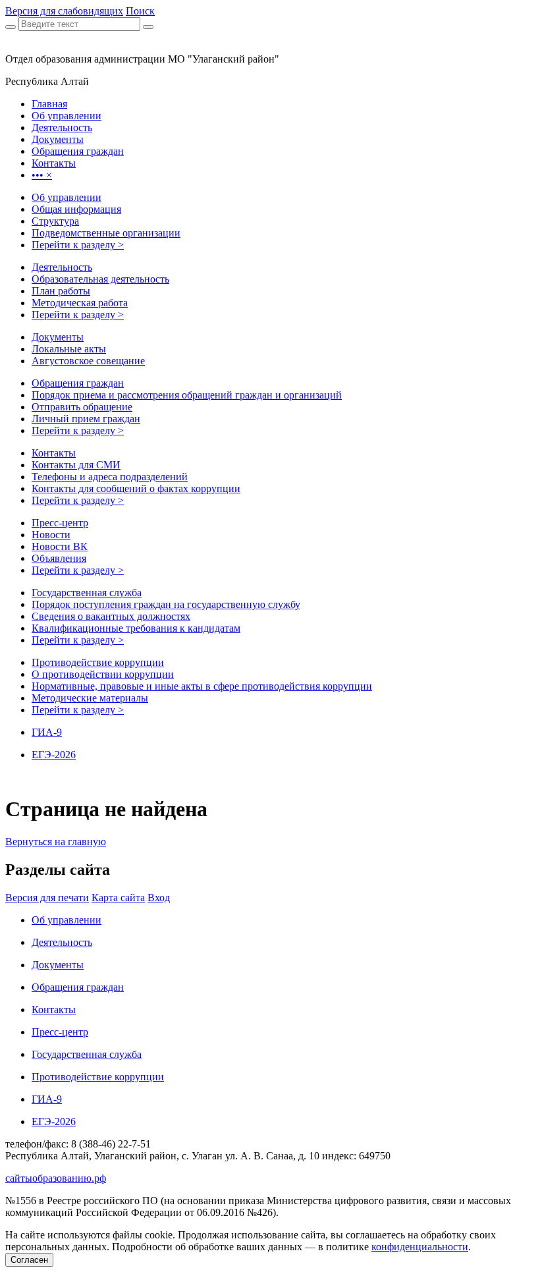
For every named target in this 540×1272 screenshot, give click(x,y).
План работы (61, 290)
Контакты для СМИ (76, 464)
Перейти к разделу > (78, 244)
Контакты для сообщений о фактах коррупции (136, 488)
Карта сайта (118, 897)
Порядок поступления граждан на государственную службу (166, 604)
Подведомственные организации (106, 232)
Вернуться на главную (55, 841)
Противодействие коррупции (98, 662)
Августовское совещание (88, 360)
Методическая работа (80, 302)
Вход (159, 897)
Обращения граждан (78, 383)
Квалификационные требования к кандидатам (136, 628)
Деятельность (62, 267)
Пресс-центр (60, 522)
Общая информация (76, 209)
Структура (55, 221)
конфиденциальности (419, 1246)
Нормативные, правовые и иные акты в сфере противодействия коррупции (202, 686)
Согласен (29, 1260)
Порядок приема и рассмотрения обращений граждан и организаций (187, 395)
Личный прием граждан (86, 418)
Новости (51, 534)
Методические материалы (90, 698)
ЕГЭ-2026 (54, 754)
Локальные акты (69, 348)
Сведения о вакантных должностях (111, 616)
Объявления (59, 558)
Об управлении (66, 197)
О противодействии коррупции (103, 674)
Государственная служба (87, 592)
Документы (58, 337)
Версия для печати (47, 897)
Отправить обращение (82, 406)
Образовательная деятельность (100, 279)
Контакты (54, 452)
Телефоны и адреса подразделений (110, 476)
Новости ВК (60, 546)
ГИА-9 (47, 732)
